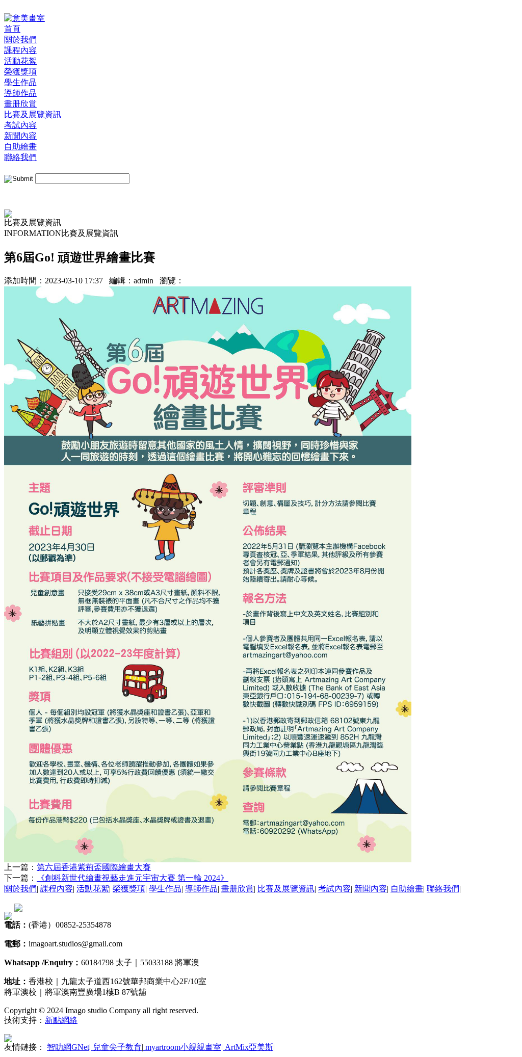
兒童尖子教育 (116, 1047)
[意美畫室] (24, 18)
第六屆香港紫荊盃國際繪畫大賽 (94, 867)
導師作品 (20, 93)
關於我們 (20, 39)
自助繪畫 (20, 146)
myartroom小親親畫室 (182, 1047)
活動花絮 (20, 61)
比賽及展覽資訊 (32, 114)
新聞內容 (20, 135)
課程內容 (20, 50)
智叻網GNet (68, 1047)
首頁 (12, 28)
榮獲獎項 (20, 71)
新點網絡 (61, 1020)
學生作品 (20, 82)
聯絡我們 (20, 157)
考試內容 (20, 125)
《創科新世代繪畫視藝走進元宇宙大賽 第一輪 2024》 (132, 878)
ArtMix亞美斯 (248, 1047)
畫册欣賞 (20, 103)
